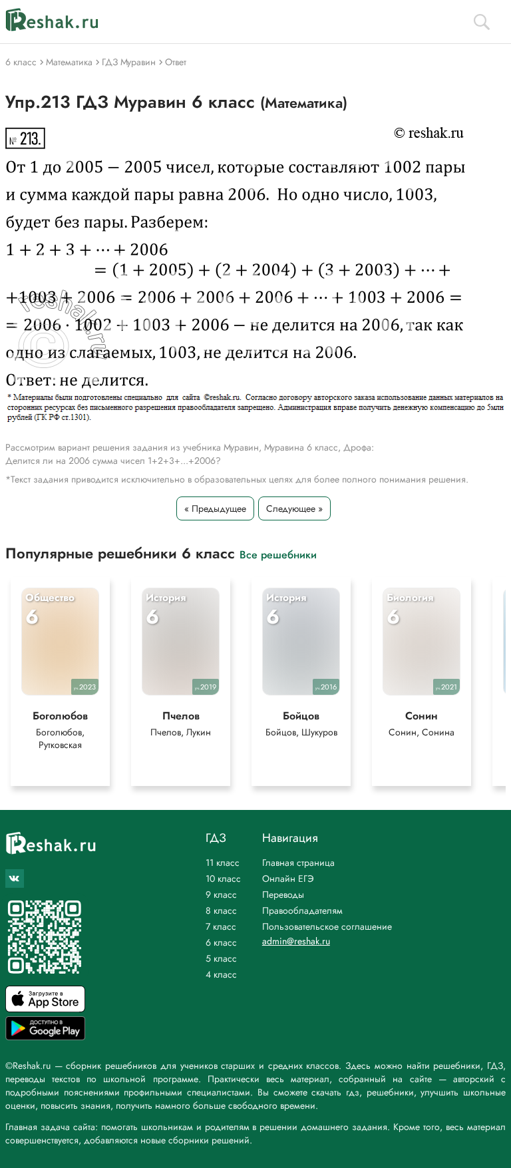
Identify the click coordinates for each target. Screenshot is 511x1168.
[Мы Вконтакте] (14, 878)
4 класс (221, 974)
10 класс (223, 878)
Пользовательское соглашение (327, 926)
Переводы (283, 894)
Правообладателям (302, 910)
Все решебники (278, 554)
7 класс (221, 926)
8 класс (221, 910)
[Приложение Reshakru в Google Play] (45, 1036)
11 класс (223, 862)
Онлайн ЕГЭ (288, 878)
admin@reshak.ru (296, 941)
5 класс (221, 958)
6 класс (221, 942)
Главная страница (298, 862)
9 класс (221, 894)
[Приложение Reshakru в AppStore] (45, 1008)
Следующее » (294, 508)
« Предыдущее (215, 508)
